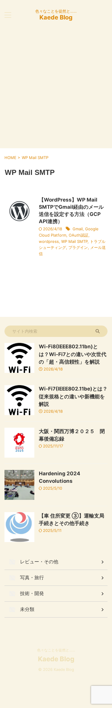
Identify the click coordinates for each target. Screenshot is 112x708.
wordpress (49, 241)
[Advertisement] (56, 89)
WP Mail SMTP (74, 241)
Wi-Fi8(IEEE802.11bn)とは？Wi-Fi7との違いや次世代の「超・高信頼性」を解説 (72, 354)
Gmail (78, 228)
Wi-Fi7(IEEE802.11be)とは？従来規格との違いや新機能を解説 (73, 396)
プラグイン (78, 247)
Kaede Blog (56, 17)
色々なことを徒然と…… (56, 650)
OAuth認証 (78, 235)
